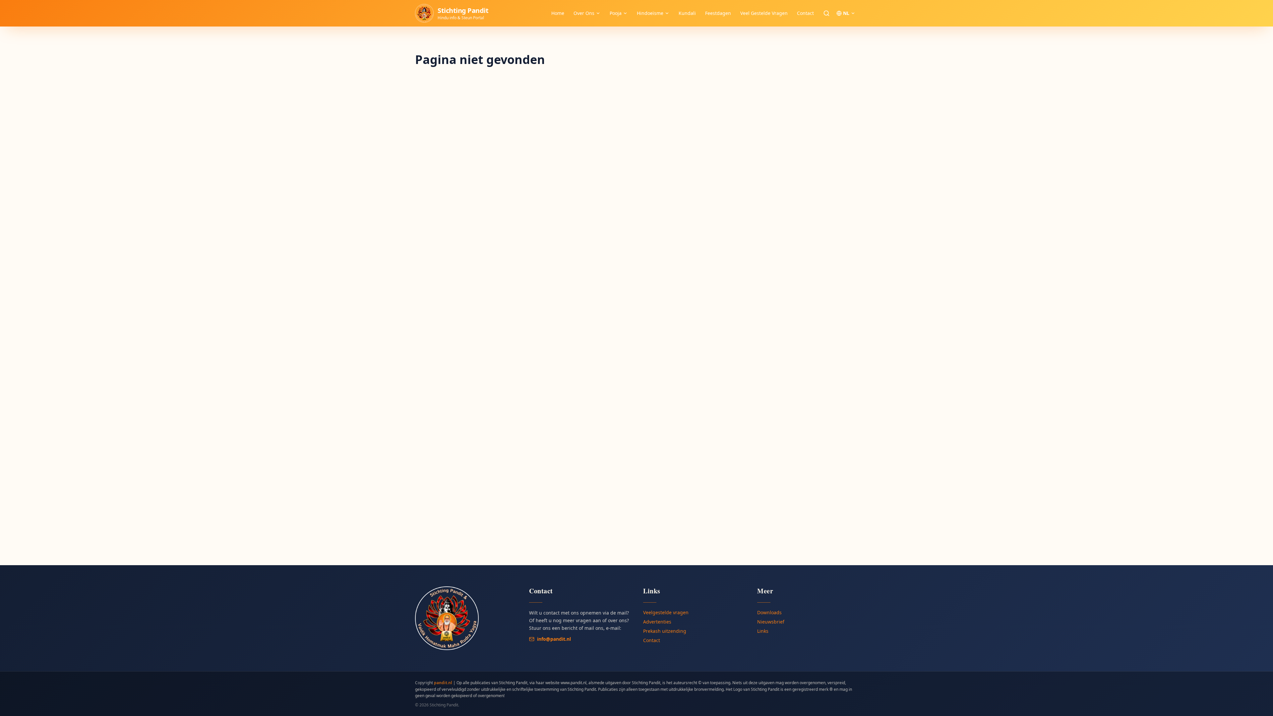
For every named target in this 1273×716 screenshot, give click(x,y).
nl (846, 13)
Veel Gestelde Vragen (764, 13)
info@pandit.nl (554, 639)
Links (762, 631)
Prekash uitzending (664, 631)
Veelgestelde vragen (666, 612)
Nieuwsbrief (770, 622)
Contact (805, 13)
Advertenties (657, 622)
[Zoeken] (826, 13)
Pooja (616, 13)
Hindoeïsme (650, 13)
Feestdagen (718, 13)
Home (557, 13)
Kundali (687, 13)
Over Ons (584, 13)
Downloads (769, 612)
